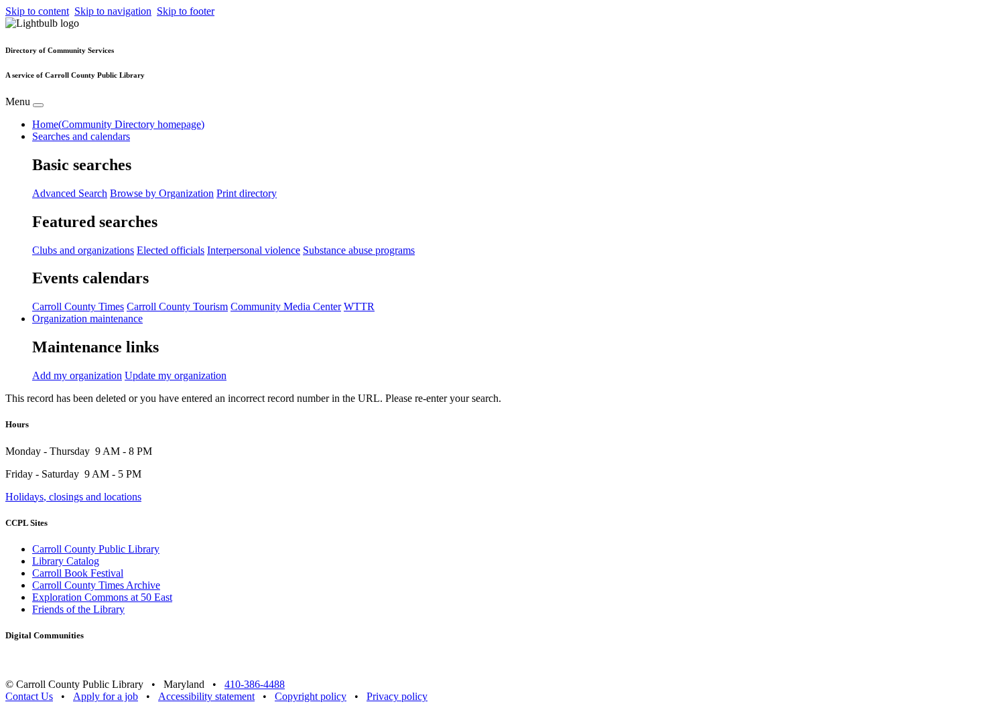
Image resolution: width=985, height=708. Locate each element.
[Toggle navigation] (38, 105)
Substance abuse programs (359, 250)
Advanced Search (69, 193)
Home (118, 124)
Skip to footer (185, 11)
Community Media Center (286, 306)
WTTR (359, 306)
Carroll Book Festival (77, 573)
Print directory (246, 193)
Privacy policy (397, 696)
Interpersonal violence (253, 250)
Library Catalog (65, 561)
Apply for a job (105, 696)
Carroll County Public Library (95, 549)
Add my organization (77, 375)
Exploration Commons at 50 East (102, 597)
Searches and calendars (81, 136)
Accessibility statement (206, 696)
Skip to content (37, 11)
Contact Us (29, 696)
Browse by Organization (162, 193)
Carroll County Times (78, 306)
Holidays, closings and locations (73, 496)
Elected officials (170, 250)
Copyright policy (310, 696)
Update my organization (175, 375)
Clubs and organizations (83, 250)
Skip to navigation (112, 11)
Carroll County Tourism (177, 306)
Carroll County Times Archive (96, 585)
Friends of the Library (78, 609)
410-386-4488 (254, 684)
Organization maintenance (87, 318)
